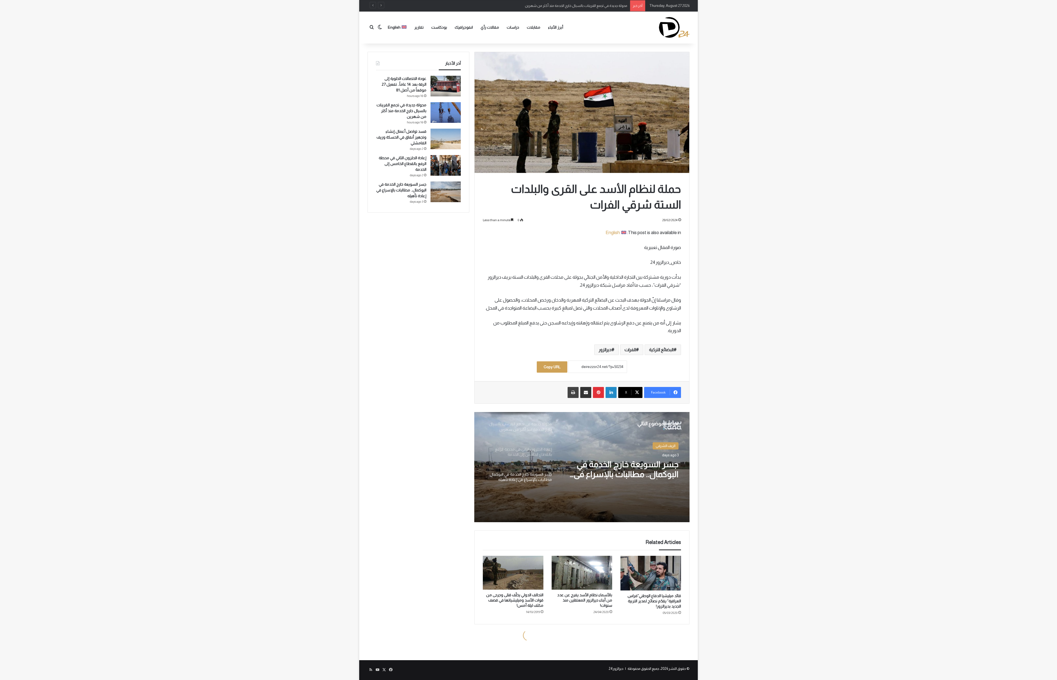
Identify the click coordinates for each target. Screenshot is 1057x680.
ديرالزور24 (616, 669)
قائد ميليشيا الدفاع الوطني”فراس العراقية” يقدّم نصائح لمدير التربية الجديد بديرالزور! (654, 601)
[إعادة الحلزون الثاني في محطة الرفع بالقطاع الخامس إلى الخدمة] (446, 165)
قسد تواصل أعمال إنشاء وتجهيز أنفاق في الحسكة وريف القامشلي (579, 6)
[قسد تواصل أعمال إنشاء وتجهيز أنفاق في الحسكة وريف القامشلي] (446, 139)
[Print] (573, 392)
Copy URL (552, 367)
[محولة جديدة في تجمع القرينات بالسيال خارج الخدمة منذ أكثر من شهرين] (446, 112)
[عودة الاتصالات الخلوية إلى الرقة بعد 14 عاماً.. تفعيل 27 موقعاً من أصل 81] (446, 86)
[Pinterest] (598, 392)
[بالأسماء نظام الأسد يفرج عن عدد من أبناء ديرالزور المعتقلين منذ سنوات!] (582, 573)
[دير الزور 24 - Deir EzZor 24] (674, 27)
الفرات (630, 349)
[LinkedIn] (611, 392)
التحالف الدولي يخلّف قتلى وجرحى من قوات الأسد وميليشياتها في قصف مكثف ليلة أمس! (514, 600)
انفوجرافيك (464, 27)
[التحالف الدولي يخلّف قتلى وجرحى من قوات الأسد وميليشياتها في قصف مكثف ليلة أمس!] (513, 573)
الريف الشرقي (665, 446)
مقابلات (533, 27)
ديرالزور (605, 349)
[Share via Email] (585, 392)
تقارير (419, 27)
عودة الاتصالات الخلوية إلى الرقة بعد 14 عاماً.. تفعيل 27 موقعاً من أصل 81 (404, 84)
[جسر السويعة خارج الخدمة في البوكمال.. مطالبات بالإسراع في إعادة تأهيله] (446, 191)
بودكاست (439, 27)
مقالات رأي (490, 27)
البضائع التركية (661, 349)
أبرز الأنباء (555, 27)
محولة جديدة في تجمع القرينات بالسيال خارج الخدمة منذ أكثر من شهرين (401, 111)
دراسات (513, 27)
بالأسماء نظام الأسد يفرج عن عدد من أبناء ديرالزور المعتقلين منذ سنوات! (584, 600)
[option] (582, 467)
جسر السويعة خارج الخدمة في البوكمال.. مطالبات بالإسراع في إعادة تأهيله (626, 469)
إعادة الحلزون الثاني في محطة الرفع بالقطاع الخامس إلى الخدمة (402, 164)
